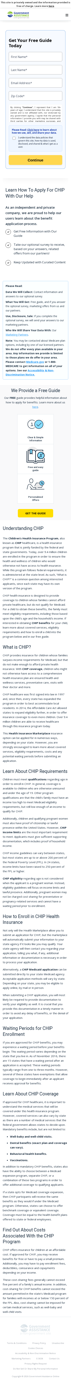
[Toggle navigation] (67, 15)
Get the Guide (35, 513)
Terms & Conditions (16, 1343)
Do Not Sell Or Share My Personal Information (35, 1368)
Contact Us (54, 1358)
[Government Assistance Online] (35, 1329)
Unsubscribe (58, 1343)
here (51, 6)
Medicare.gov (35, 362)
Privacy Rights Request (36, 1363)
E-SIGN (39, 1358)
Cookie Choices (35, 1348)
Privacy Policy (39, 1343)
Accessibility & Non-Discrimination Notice (35, 1353)
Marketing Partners (17, 334)
